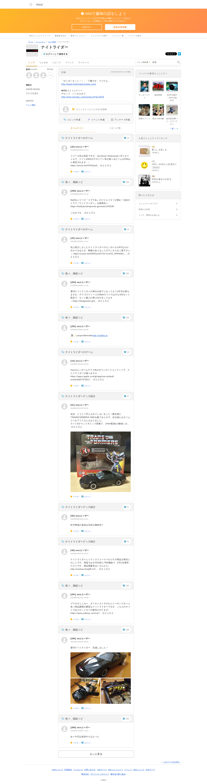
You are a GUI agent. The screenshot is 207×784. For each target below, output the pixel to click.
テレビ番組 (52, 42)
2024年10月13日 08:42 (79, 408)
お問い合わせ (90, 770)
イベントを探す (135, 36)
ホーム (30, 42)
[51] (72, 405)
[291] (73, 594)
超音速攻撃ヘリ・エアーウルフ (172, 121)
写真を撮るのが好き (162, 179)
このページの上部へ (171, 762)
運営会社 (85, 774)
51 (128, 396)
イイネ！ (76, 172)
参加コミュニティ (78, 36)
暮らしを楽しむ (159, 149)
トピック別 (115, 128)
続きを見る (105, 165)
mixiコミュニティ (115, 770)
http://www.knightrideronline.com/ (78, 84)
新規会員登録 (120, 27)
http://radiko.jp (100, 335)
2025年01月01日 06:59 (79, 364)
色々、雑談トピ (74, 182)
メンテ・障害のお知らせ (149, 215)
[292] (73, 326)
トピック (56, 62)
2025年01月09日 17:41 (79, 241)
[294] (73, 282)
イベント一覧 (118, 36)
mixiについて (57, 770)
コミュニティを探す (99, 36)
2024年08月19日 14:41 (79, 519)
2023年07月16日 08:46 (79, 642)
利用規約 (68, 770)
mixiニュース (139, 770)
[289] (73, 727)
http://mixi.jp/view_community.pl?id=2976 (82, 97)
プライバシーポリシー (99, 774)
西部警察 (158, 95)
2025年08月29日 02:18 (79, 194)
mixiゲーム (102, 770)
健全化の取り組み (118, 774)
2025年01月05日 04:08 (79, 329)
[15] (72, 238)
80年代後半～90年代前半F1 (172, 98)
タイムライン (77, 128)
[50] (72, 516)
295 (127, 182)
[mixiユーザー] (64, 148)
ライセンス (78, 770)
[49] (72, 550)
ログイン (86, 27)
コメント (87, 172)
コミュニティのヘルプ (148, 204)
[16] (72, 147)
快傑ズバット (144, 119)
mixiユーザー (82, 147)
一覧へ (172, 129)
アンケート (83, 62)
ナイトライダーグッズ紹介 (80, 396)
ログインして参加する (57, 54)
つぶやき (43, 62)
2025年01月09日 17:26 (79, 285)
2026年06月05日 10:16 (79, 150)
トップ (31, 62)
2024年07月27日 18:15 (79, 553)
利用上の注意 (144, 209)
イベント (69, 62)
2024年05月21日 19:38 (79, 597)
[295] (73, 191)
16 (128, 138)
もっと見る (96, 754)
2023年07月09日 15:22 (79, 731)
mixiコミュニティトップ (39, 36)
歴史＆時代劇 (158, 119)
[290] (73, 638)
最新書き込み (60, 36)
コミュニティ (40, 42)
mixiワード (150, 770)
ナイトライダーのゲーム (79, 138)
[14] (72, 361)
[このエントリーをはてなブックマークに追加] (179, 55)
